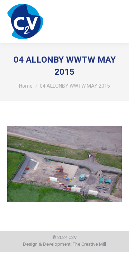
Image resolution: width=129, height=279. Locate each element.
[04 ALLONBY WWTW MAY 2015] (64, 164)
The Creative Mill (89, 244)
